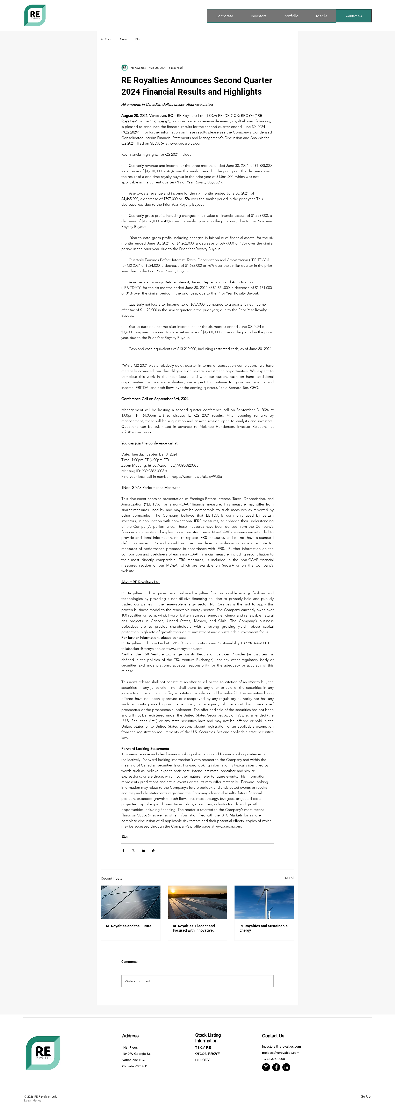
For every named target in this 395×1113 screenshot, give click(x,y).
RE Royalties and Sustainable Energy (263, 928)
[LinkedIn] (286, 1067)
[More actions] (271, 67)
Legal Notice (33, 1100)
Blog (138, 39)
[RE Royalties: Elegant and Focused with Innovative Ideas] (197, 902)
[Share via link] (154, 850)
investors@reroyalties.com (281, 1046)
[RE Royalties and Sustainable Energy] (264, 902)
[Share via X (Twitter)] (133, 850)
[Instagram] (266, 1067)
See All (289, 878)
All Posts (106, 39)
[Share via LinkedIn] (143, 850)
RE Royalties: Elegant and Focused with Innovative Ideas (194, 928)
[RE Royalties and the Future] (130, 902)
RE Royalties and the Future (128, 926)
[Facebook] (276, 1067)
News (123, 39)
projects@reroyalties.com (280, 1053)
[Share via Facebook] (123, 850)
